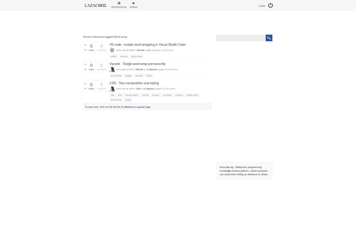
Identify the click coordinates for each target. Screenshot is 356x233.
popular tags (143, 107)
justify (128, 99)
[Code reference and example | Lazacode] (95, 4)
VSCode (140, 50)
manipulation (131, 94)
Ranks (133, 7)
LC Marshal (151, 69)
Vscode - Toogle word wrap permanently (137, 63)
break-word (192, 94)
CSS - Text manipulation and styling (134, 82)
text (119, 94)
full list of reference (123, 107)
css (112, 94)
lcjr (148, 50)
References (119, 7)
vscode (124, 56)
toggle (128, 75)
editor (114, 56)
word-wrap (136, 56)
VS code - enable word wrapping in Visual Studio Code (147, 44)
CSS (138, 88)
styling (145, 94)
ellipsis (155, 94)
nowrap (179, 94)
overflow (167, 94)
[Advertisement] (178, 22)
